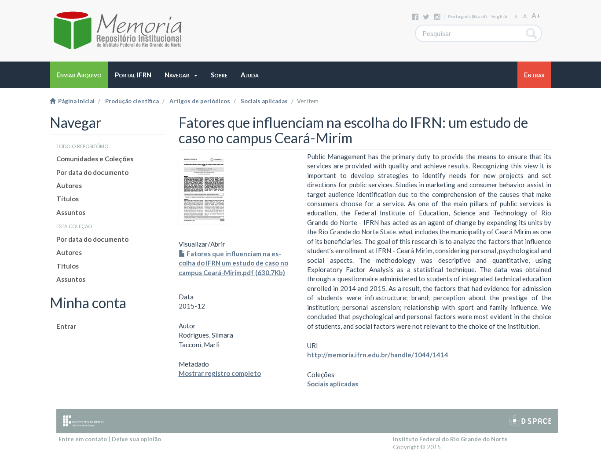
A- (517, 16)
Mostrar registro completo (220, 373)
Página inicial (75, 101)
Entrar (66, 326)
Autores (69, 185)
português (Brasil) (467, 16)
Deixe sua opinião (136, 439)
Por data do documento (92, 172)
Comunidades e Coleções (94, 159)
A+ (535, 15)
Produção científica (132, 101)
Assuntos (70, 212)
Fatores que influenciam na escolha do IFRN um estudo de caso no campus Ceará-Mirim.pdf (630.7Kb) (233, 263)
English (499, 16)
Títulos (67, 199)
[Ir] (531, 33)
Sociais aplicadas (264, 101)
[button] (181, 75)
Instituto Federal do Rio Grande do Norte (450, 439)
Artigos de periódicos (199, 101)
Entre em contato (83, 439)
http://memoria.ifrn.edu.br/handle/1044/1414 (377, 355)
